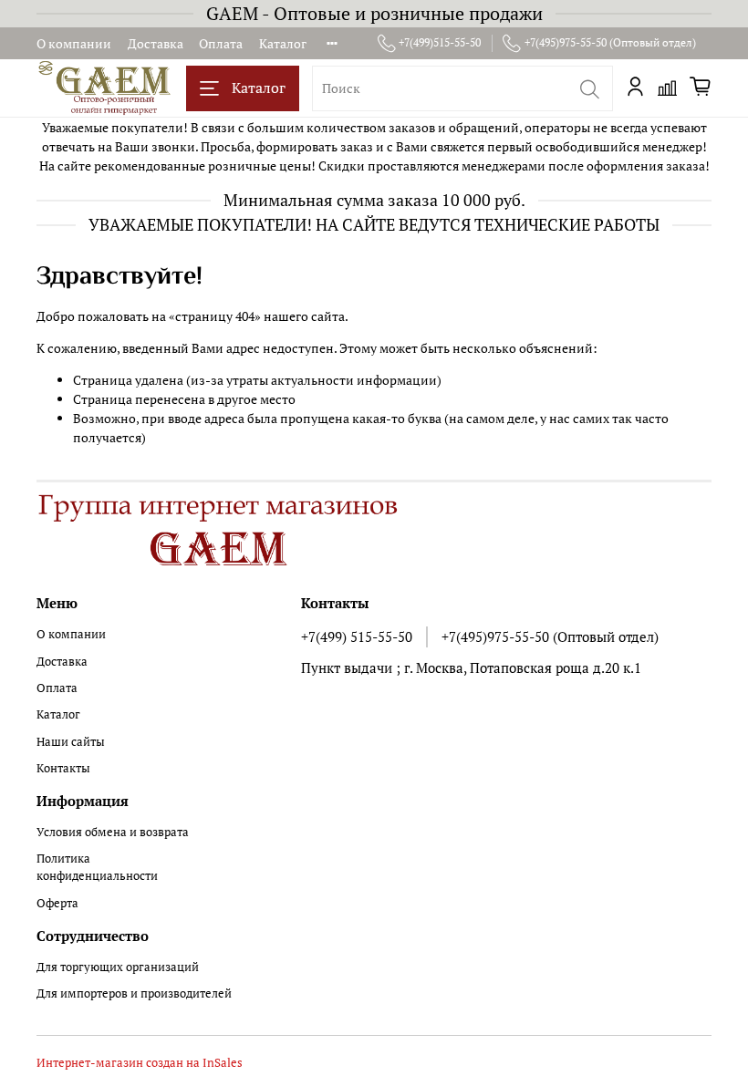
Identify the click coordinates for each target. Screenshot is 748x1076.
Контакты (63, 768)
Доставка (155, 43)
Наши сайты (70, 742)
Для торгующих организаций (117, 967)
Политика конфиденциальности (97, 867)
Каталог (282, 43)
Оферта (57, 903)
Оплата (221, 43)
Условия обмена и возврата (112, 832)
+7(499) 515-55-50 (356, 636)
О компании (73, 43)
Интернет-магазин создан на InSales (139, 1063)
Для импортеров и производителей (134, 993)
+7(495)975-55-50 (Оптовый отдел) (610, 42)
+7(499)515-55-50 (440, 42)
